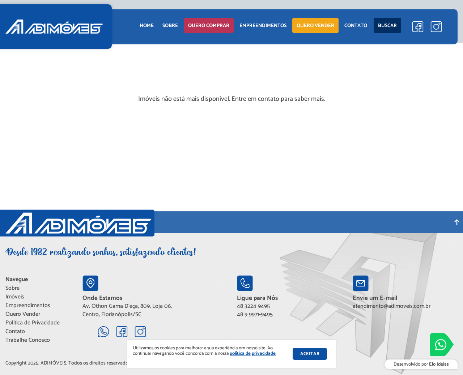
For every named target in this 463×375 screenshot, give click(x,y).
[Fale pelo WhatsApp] (442, 344)
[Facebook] (417, 26)
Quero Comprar (208, 26)
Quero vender (315, 26)
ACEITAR (309, 354)
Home (147, 26)
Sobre (170, 26)
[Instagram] (436, 26)
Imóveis (14, 297)
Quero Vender (22, 314)
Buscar (387, 26)
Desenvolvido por (421, 364)
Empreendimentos (27, 305)
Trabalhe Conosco (27, 340)
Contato (355, 26)
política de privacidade (253, 353)
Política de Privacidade (32, 323)
